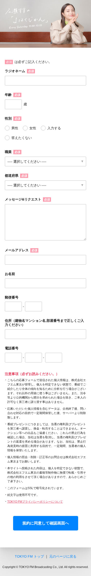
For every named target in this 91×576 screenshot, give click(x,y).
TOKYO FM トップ (29, 556)
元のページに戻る (62, 556)
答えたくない (21, 138)
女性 (32, 128)
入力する (54, 128)
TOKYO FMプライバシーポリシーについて (35, 501)
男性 (14, 128)
